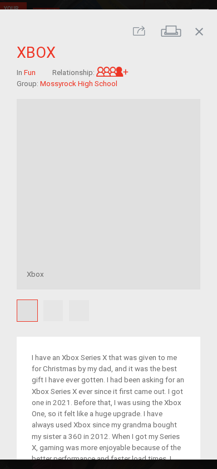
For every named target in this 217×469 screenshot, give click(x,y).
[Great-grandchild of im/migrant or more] (112, 71)
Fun (30, 71)
